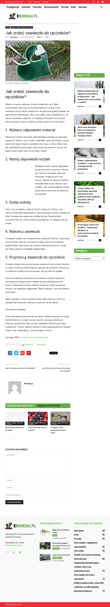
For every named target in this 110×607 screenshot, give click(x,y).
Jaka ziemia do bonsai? (61, 555)
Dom (73, 6)
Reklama (37, 2)
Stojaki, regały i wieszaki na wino (21, 27)
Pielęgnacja (13, 6)
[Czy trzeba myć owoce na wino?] (38, 418)
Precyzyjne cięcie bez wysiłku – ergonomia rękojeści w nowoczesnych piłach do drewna (88, 230)
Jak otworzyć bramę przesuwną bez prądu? (56, 369)
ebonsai (81, 106)
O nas (30, 2)
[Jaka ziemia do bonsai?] (45, 557)
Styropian (79, 530)
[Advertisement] (73, 16)
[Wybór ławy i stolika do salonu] (45, 532)
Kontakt (45, 2)
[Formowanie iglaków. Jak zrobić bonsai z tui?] (45, 545)
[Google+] (98, 2)
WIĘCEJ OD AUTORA (48, 405)
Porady (65, 6)
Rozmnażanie (51, 6)
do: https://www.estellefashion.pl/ (34, 337)
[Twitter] (103, 2)
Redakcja (14, 37)
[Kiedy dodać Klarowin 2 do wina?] (15, 418)
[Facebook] (94, 2)
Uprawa (82, 6)
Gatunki (26, 6)
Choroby (37, 6)
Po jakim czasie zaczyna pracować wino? (58, 430)
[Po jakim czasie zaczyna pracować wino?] (60, 418)
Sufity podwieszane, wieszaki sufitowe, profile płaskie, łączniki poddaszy (89, 587)
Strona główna (10, 23)
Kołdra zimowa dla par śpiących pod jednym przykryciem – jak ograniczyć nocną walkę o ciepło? (89, 96)
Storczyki (79, 551)
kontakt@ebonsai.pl (13, 545)
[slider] (13, 344)
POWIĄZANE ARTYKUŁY (20, 405)
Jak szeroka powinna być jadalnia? (20, 368)
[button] (101, 7)
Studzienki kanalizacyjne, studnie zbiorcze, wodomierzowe (86, 567)
